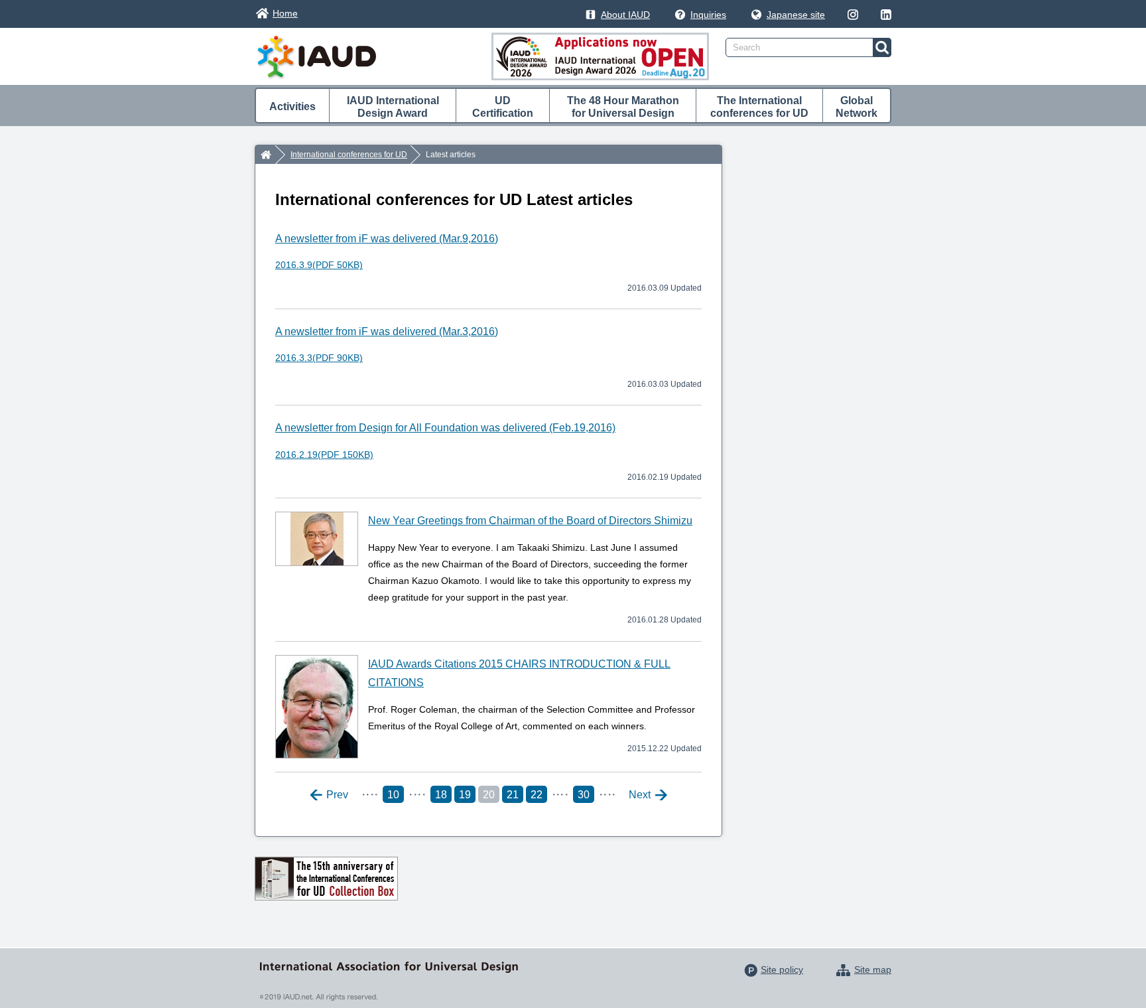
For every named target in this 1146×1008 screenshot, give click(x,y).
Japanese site (796, 14)
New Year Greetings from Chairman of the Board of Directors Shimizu (530, 520)
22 (536, 794)
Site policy (782, 969)
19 (465, 794)
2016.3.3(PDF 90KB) (319, 357)
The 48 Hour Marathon (623, 107)
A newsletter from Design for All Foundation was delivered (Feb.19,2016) (445, 427)
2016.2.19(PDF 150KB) (324, 454)
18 (441, 794)
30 (584, 794)
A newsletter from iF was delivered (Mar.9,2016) (386, 238)
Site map (872, 969)
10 (393, 794)
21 (513, 794)
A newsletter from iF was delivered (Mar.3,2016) (386, 331)
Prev (337, 795)
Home (285, 13)
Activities (292, 106)
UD (502, 107)
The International (759, 107)
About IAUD (625, 14)
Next (640, 795)
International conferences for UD (348, 154)
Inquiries (708, 14)
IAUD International (393, 107)
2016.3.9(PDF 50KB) (319, 264)
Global (856, 107)
